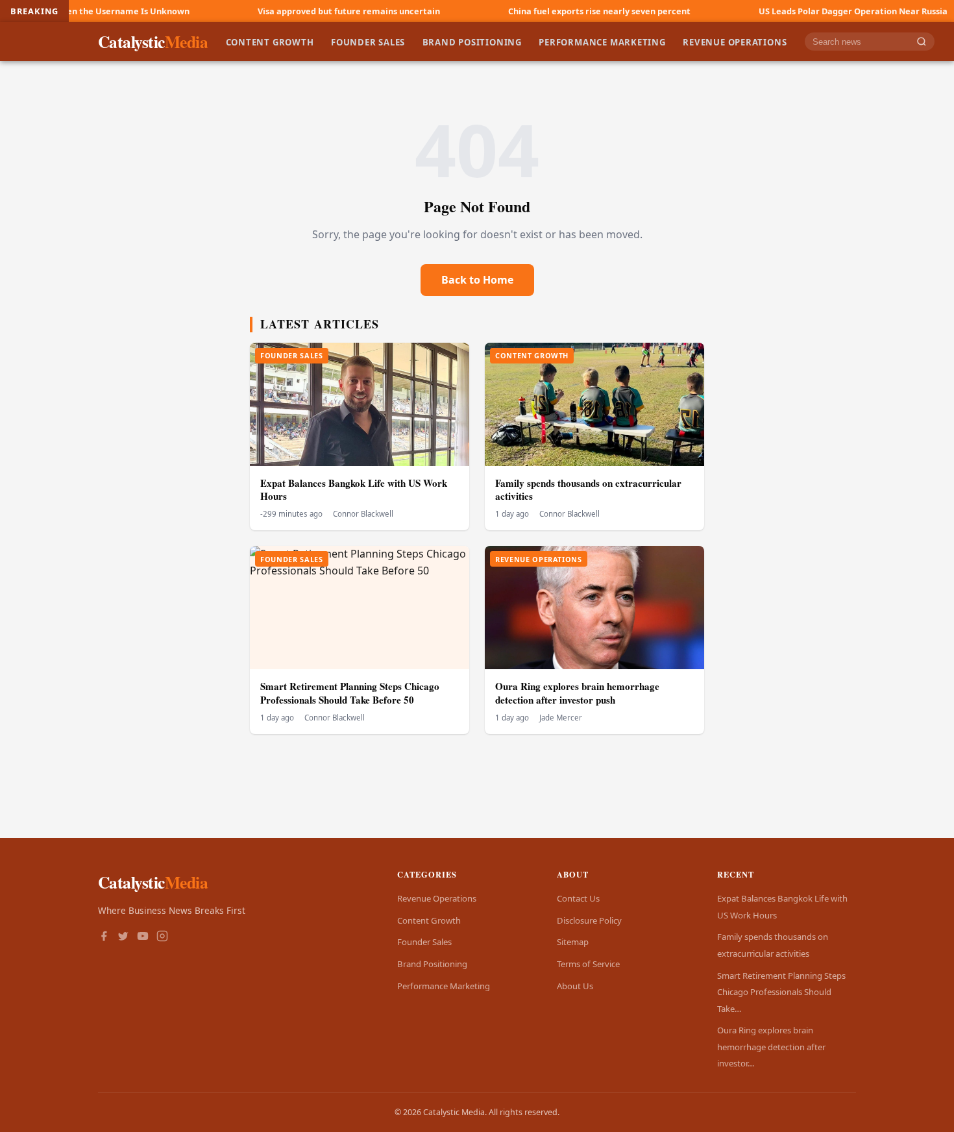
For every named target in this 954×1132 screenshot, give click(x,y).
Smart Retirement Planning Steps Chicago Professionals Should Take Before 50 (349, 693)
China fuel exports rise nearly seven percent (545, 11)
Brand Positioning (472, 41)
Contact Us (578, 898)
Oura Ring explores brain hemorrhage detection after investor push (577, 693)
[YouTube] (143, 937)
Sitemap (573, 942)
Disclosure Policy (589, 920)
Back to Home (477, 280)
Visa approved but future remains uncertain (295, 11)
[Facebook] (104, 937)
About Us (575, 986)
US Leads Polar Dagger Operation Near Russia (799, 11)
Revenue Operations (735, 41)
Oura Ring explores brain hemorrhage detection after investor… (771, 1046)
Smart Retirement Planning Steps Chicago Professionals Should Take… (781, 992)
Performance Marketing (602, 41)
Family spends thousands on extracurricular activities (588, 490)
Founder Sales (368, 41)
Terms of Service (588, 964)
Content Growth (270, 41)
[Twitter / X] (123, 937)
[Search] (922, 41)
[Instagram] (162, 937)
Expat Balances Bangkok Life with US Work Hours (353, 490)
